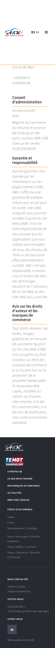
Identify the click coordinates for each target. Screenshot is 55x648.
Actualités (14, 492)
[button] (35, 32)
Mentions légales (18, 499)
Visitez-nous (15, 599)
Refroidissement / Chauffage (22, 528)
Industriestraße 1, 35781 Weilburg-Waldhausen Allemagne (28, 609)
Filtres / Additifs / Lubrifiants (21, 546)
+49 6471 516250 (18, 589)
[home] (14, 32)
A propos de (14, 471)
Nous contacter (17, 579)
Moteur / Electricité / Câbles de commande (23, 555)
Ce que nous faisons (20, 478)
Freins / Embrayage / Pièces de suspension (23, 539)
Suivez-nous (15, 618)
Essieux (11, 516)
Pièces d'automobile (20, 509)
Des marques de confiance (23, 485)
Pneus (10, 522)
